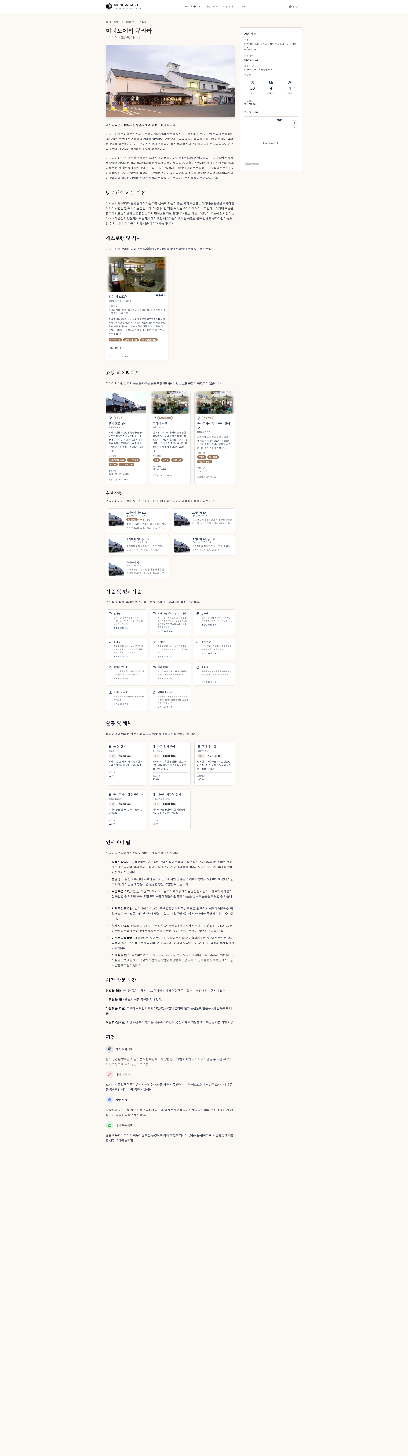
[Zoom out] (294, 127)
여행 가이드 (212, 6)
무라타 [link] (143, 22)
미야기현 (130, 22)
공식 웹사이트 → (252, 112)
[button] (170, 81)
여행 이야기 (229, 6)
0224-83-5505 (251, 59)
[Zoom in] (294, 123)
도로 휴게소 (191, 6)
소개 (242, 6)
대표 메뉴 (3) (115, 347)
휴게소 (116, 22)
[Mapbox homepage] (252, 164)
